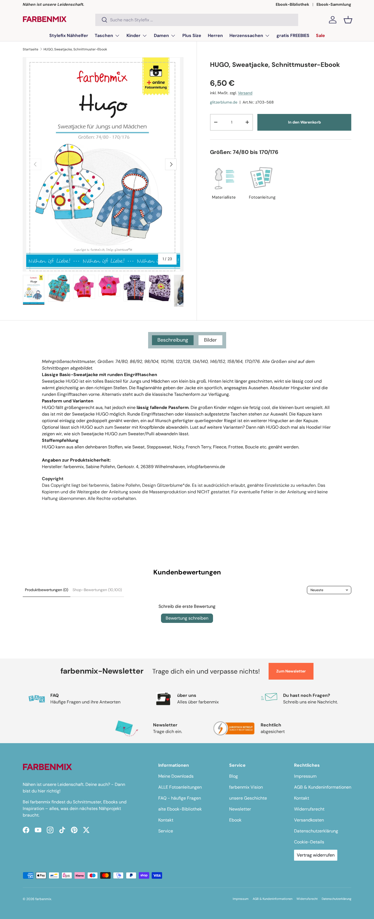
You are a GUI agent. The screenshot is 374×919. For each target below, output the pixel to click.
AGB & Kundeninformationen (322, 787)
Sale (320, 35)
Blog (233, 776)
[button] (348, 20)
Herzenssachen (246, 35)
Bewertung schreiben (187, 618)
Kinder (133, 35)
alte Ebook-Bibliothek (180, 809)
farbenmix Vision (246, 787)
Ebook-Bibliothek (292, 4)
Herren (215, 35)
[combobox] (196, 20)
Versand (245, 93)
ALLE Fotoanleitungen (180, 787)
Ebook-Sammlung (334, 4)
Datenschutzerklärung (316, 831)
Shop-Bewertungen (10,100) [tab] (97, 589)
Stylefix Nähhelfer (68, 35)
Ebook (235, 820)
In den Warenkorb (304, 122)
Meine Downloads (176, 776)
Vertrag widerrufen (316, 855)
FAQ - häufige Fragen (179, 798)
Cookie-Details (309, 842)
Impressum (305, 776)
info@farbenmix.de (206, 466)
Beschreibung (172, 340)
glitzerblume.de (223, 102)
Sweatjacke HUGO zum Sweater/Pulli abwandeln (129, 434)
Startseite (30, 49)
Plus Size (191, 35)
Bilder (210, 340)
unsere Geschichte (248, 798)
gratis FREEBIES (293, 35)
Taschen (104, 35)
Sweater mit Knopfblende (139, 427)
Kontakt (165, 820)
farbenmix (43, 899)
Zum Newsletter (291, 671)
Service (165, 831)
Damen (161, 35)
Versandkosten (309, 820)
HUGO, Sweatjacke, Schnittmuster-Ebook (75, 49)
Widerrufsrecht (309, 809)
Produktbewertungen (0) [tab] (46, 589)
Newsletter (240, 809)
